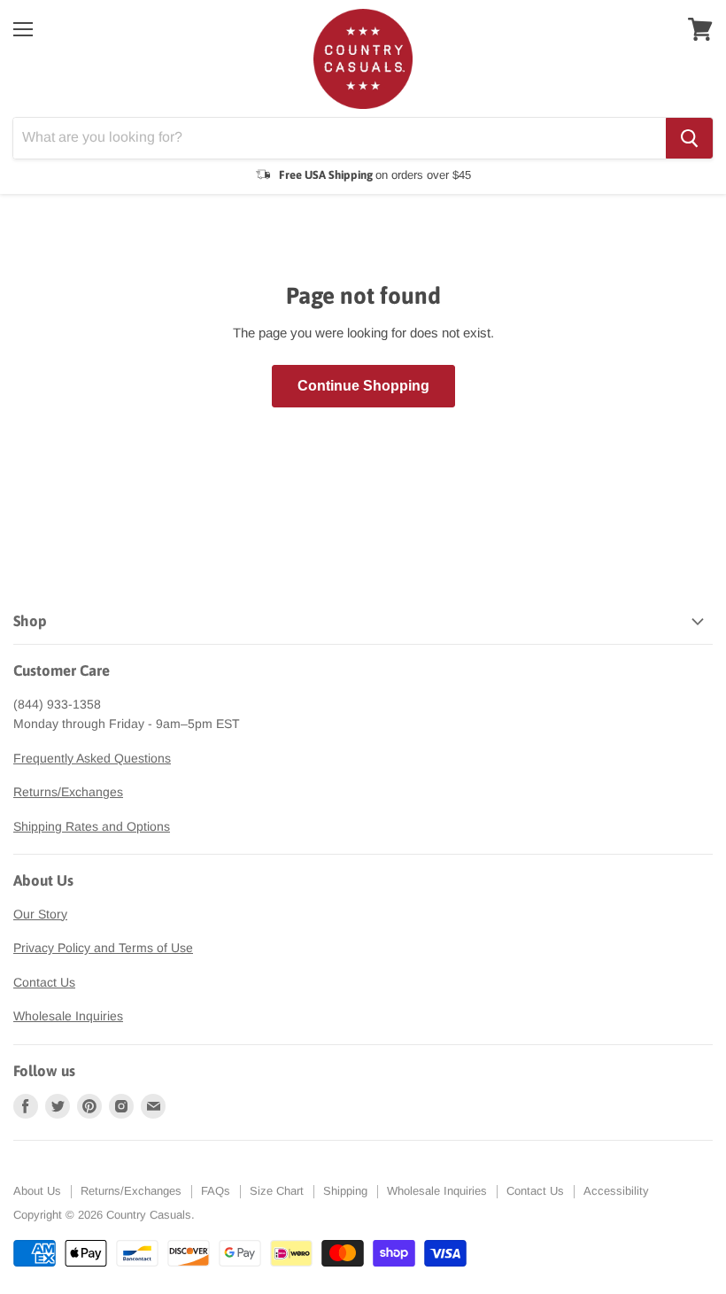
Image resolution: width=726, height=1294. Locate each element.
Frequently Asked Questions (92, 758)
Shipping (345, 1190)
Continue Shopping (363, 385)
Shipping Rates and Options (91, 826)
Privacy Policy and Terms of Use (103, 948)
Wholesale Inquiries (68, 1016)
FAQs (215, 1190)
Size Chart (277, 1190)
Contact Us (44, 982)
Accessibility (616, 1190)
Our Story (40, 914)
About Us (37, 1190)
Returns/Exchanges (68, 792)
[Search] (689, 138)
